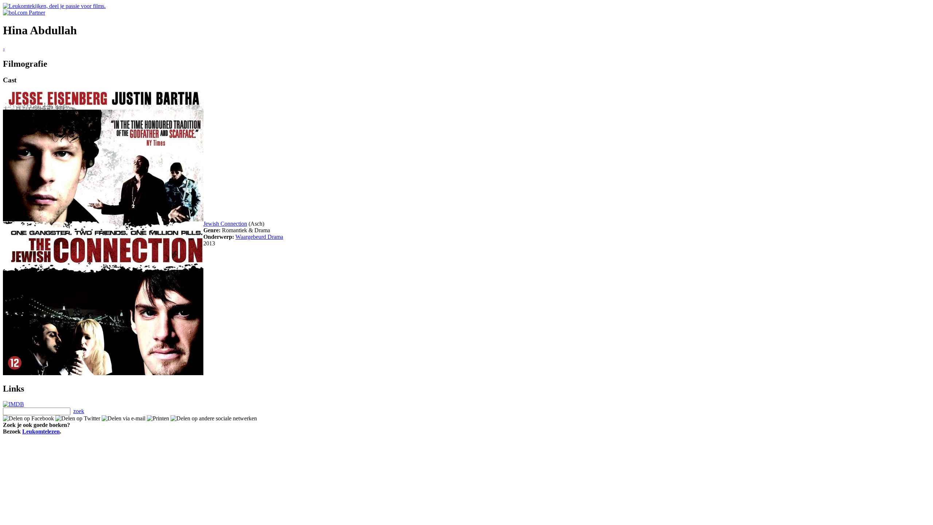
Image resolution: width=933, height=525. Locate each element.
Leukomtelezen (41, 431)
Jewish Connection (225, 224)
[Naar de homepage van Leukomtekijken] (54, 6)
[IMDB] (13, 404)
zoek (78, 411)
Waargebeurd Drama (259, 237)
